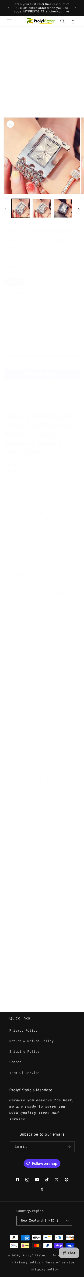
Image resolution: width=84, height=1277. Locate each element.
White (13, 282)
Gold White (18, 293)
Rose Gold (17, 314)
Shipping (10, 266)
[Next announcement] (75, 8)
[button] (9, 21)
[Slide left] (5, 209)
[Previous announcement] (9, 8)
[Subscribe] (69, 1146)
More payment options (42, 385)
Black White (52, 314)
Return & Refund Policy (31, 1041)
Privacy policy (27, 1262)
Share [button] (13, 992)
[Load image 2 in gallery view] (41, 208)
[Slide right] (79, 209)
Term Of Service (24, 1073)
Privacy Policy (23, 1030)
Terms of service (60, 1262)
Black (13, 324)
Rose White (53, 303)
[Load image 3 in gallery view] (63, 208)
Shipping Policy (24, 1051)
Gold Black (18, 303)
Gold (47, 293)
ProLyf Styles (34, 1255)
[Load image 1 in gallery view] (20, 208)
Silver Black (44, 282)
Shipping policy (44, 1269)
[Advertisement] (42, 71)
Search (15, 1062)
